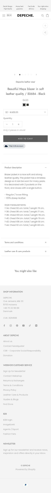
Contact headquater (13, 346)
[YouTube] (23, 325)
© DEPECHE (25, 465)
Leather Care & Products (15, 394)
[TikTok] (30, 325)
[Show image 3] (25, 74)
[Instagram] (11, 325)
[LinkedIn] (36, 325)
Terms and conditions (14, 242)
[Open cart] (47, 15)
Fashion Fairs (9, 433)
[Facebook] (4, 325)
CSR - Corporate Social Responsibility (22, 350)
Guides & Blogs (10, 399)
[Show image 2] (22, 74)
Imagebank (9, 424)
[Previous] (14, 74)
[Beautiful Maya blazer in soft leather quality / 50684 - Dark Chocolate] (28, 105)
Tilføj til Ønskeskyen (16, 146)
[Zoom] (45, 25)
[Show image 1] (19, 74)
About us (7, 341)
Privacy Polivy (9, 390)
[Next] (36, 74)
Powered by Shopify (25, 469)
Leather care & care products (17, 251)
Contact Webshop (12, 375)
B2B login (7, 419)
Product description (13, 167)
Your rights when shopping (43, 7)
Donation (8, 355)
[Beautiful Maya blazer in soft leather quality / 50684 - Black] (24, 105)
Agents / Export (11, 429)
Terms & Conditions (13, 385)
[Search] (42, 15)
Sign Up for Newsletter (14, 371)
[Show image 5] (31, 74)
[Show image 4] (28, 74)
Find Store (8, 404)
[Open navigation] (3, 15)
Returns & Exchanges (13, 380)
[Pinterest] (17, 325)
